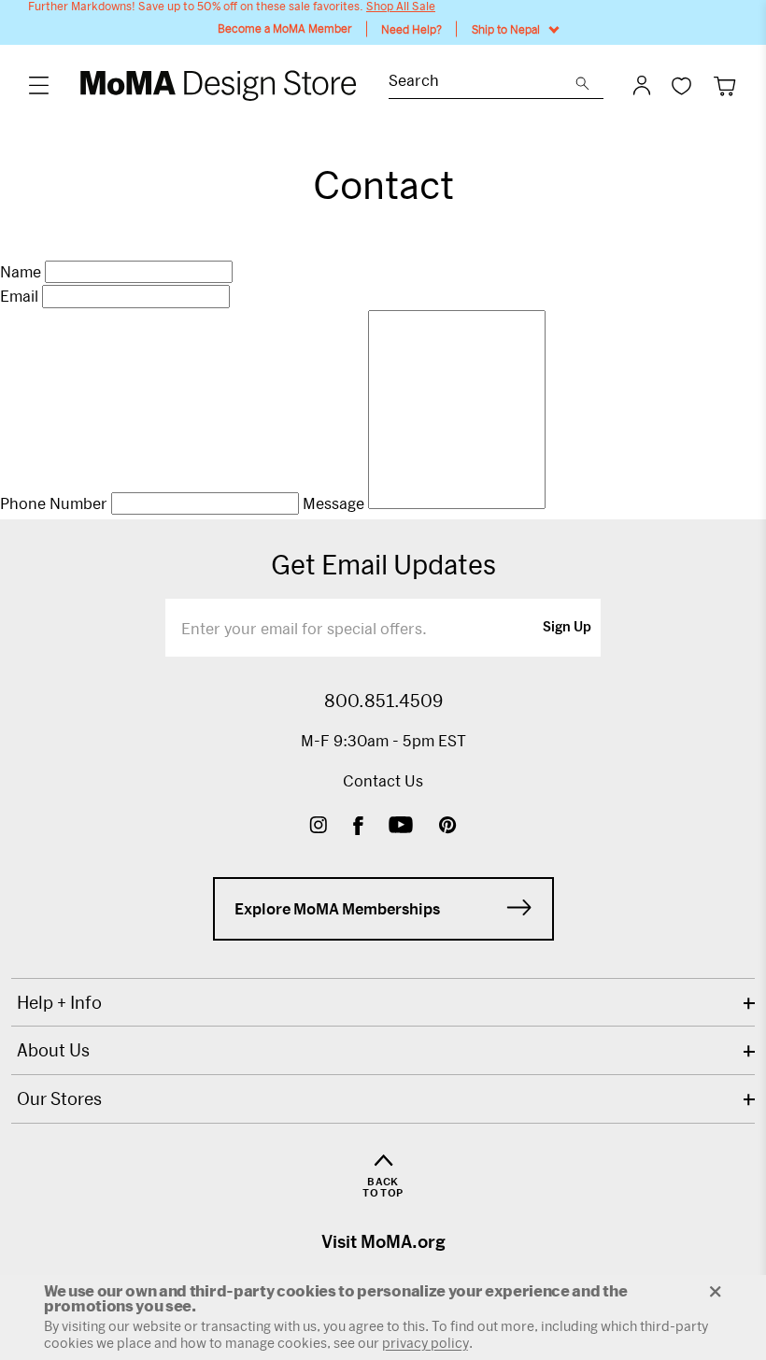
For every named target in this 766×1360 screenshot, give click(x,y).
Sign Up (567, 627)
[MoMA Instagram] (318, 827)
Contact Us (383, 780)
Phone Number (53, 503)
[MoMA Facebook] (358, 827)
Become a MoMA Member (285, 28)
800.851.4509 (383, 700)
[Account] (641, 85)
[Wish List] (681, 85)
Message (333, 503)
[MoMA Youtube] (401, 827)
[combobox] (482, 82)
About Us (53, 1050)
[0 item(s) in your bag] (724, 85)
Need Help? (411, 28)
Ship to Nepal (506, 28)
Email (19, 296)
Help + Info (59, 1002)
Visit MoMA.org (383, 1241)
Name (20, 271)
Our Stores (59, 1098)
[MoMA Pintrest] (448, 827)
